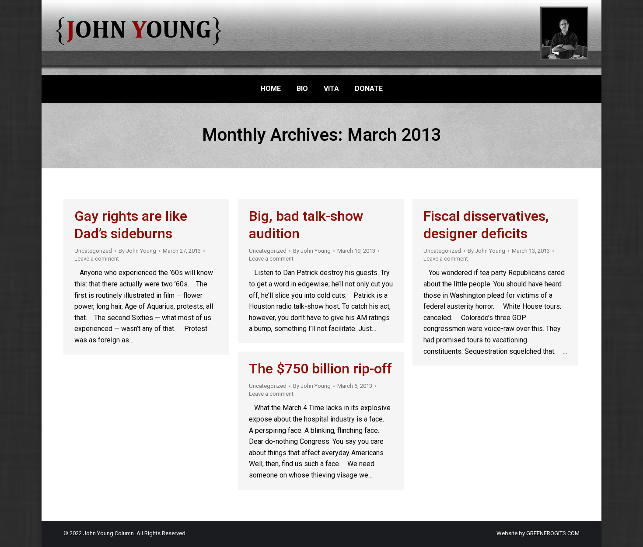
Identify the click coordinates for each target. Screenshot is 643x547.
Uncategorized (93, 250)
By (137, 250)
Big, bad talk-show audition (306, 225)
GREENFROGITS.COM (553, 533)
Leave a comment (96, 258)
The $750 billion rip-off (320, 369)
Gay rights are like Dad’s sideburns (130, 225)
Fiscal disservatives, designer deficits (486, 225)
